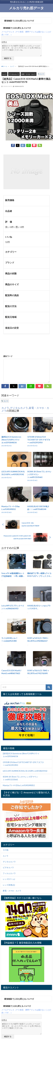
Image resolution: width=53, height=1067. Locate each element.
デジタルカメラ (14, 74)
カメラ (4, 74)
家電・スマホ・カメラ (28, 74)
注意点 (4, 42)
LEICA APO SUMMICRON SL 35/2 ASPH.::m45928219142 (25, 771)
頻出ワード (8, 356)
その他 (5, 850)
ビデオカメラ (8, 867)
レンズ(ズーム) (9, 879)
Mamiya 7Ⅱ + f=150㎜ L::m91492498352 (19, 785)
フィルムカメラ (9, 873)
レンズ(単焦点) (9, 885)
